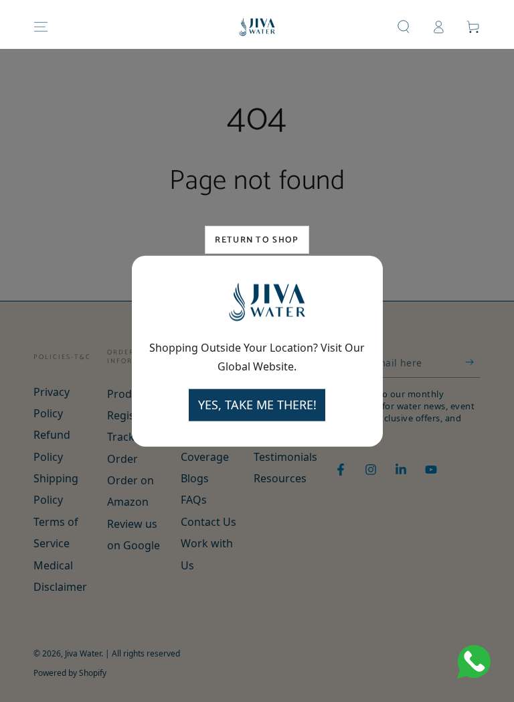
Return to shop (256, 240)
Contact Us (208, 521)
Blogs (195, 478)
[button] (403, 27)
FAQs (194, 499)
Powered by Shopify (69, 673)
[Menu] (40, 27)
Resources (280, 478)
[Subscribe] (473, 362)
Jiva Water (83, 653)
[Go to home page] (257, 27)
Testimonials (285, 456)
